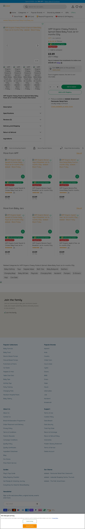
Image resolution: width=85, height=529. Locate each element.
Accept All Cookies (29, 526)
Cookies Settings (29, 521)
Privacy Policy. (55, 518)
